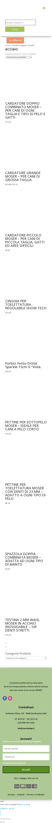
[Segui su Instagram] (10, 698)
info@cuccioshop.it (26, 728)
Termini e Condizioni (35, 794)
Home (8, 45)
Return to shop (23, 804)
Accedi (26, 769)
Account (11, 794)
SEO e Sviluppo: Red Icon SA (26, 778)
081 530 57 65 (32, 719)
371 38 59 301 (20, 719)
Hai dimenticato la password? (14, 763)
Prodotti (20, 794)
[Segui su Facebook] (5, 698)
